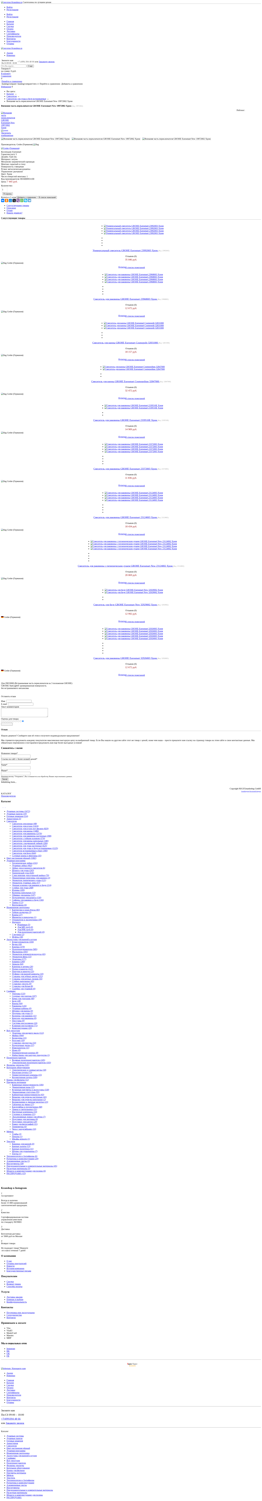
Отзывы (10, 43)
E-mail (4, 704)
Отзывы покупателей (16, 1263)
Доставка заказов (15, 1297)
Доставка (11, 31)
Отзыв (10, 210)
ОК (8, 1353)
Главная (10, 21)
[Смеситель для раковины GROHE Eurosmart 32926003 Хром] (134, 628)
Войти (10, 7)
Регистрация (12, 9)
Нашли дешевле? (14, 213)
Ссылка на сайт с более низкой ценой (19, 759)
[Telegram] (29, 200)
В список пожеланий (135, 267)
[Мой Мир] (10, 200)
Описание (11, 208)
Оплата (10, 29)
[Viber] (18, 200)
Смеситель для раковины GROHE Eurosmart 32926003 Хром (125, 658)
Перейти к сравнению (12, 81)
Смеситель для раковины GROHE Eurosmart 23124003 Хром (125, 517)
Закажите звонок (47, 61)
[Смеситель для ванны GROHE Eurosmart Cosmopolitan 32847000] (134, 367)
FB (8, 1356)
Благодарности (13, 41)
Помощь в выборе (15, 1299)
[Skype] (25, 200)
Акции (10, 53)
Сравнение (6, 76)
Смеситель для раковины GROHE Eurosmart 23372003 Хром (125, 468)
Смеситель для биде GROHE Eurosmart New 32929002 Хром (125, 604)
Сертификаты (13, 34)
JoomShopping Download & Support (251, 791)
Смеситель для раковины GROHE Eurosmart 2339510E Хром (125, 420)
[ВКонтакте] (2, 200)
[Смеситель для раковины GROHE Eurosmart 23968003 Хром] (134, 274)
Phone (4, 770)
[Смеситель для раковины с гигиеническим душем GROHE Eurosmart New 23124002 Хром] (134, 541)
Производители (14, 36)
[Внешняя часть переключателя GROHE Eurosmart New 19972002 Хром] (35, 138)
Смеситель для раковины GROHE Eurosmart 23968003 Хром (125, 299)
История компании (15, 1268)
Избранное (6, 87)
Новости (11, 1266)
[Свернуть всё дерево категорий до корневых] (2, 807)
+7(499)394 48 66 (11, 1418)
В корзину (6, 73)
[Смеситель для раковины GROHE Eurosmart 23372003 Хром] (134, 444)
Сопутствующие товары (18, 205)
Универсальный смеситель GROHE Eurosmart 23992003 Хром (125, 250)
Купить (121, 267)
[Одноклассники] (6, 200)
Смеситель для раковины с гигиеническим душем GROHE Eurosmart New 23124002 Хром (125, 566)
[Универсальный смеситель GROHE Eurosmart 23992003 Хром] (134, 226)
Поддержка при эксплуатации (21, 1312)
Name (4, 765)
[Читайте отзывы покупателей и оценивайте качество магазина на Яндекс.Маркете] (132, 1366)
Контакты (11, 38)
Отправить (7, 724)
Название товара (9, 753)
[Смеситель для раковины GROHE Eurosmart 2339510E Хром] (134, 405)
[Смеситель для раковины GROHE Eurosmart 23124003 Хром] (134, 493)
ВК (8, 1351)
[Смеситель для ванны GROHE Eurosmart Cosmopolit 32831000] (134, 323)
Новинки (11, 55)
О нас (9, 1261)
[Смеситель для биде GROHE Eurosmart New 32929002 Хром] (134, 590)
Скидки (10, 26)
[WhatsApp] (21, 200)
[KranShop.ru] (11, 2)
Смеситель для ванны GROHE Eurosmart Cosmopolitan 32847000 (125, 381)
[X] (14, 200)
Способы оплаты (14, 1286)
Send (4, 779)
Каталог (10, 24)
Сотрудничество (14, 1315)
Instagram (11, 1348)
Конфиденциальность (17, 1302)
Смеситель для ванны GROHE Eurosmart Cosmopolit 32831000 (125, 342)
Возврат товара (14, 1284)
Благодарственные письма (19, 1271)
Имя (3, 701)
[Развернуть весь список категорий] (4, 807)
